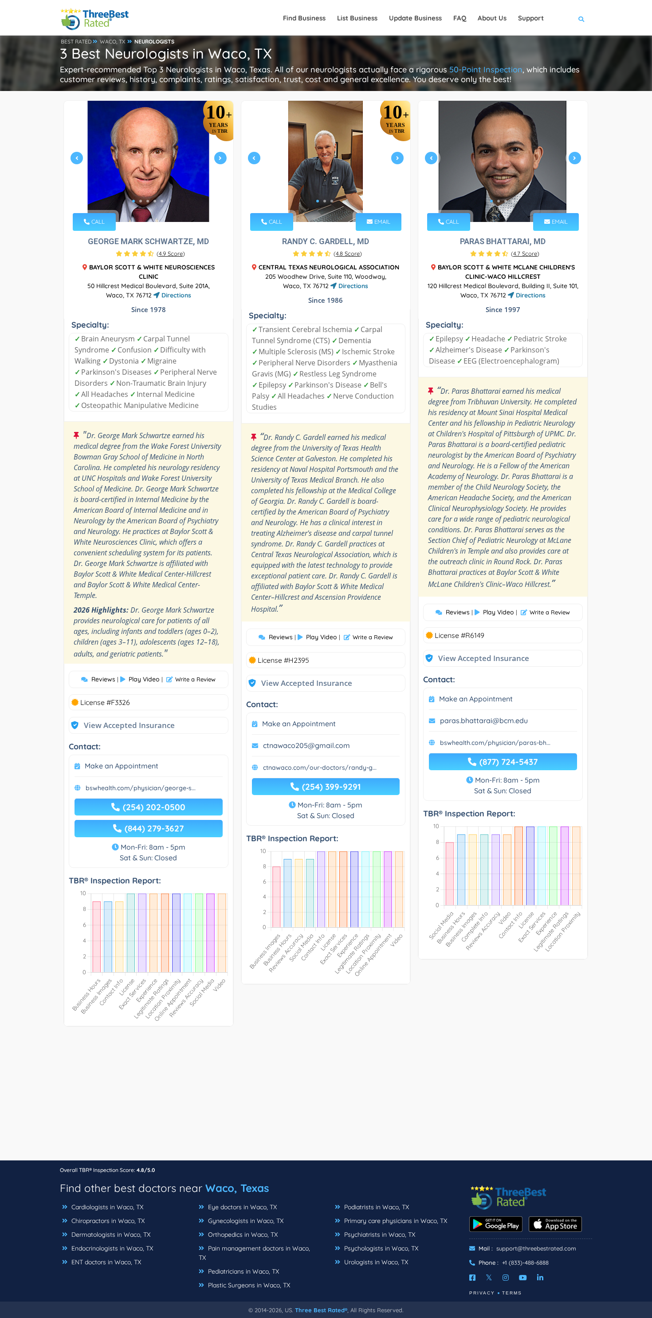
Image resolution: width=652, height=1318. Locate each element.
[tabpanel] (148, 161)
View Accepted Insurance (120, 725)
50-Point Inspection (485, 69)
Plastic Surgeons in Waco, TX (248, 1285)
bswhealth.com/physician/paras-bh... (495, 743)
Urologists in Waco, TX (375, 1262)
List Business (357, 18)
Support (531, 18)
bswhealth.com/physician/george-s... (141, 788)
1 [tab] (133, 201)
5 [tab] (162, 201)
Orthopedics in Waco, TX (242, 1235)
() (171, 253)
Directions (175, 295)
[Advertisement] (326, 1098)
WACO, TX (112, 41)
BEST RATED (76, 41)
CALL (97, 221)
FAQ (459, 18)
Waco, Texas (237, 1188)
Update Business (415, 18)
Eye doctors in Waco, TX (241, 1207)
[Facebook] (472, 1277)
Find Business (304, 18)
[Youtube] (523, 1277)
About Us (492, 18)
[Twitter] (489, 1277)
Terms (512, 1292)
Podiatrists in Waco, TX (375, 1207)
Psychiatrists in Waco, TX (378, 1235)
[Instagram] (506, 1277)
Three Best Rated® (321, 1310)
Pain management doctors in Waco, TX (254, 1253)
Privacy (482, 1292)
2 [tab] (140, 201)
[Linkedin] (540, 1277)
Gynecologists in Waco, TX (244, 1221)
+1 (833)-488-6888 (525, 1262)
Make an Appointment (121, 765)
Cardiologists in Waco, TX (106, 1207)
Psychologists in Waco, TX (380, 1248)
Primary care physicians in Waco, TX (394, 1221)
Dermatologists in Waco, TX (110, 1235)
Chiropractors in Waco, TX (107, 1221)
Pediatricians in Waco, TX (242, 1271)
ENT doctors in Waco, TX (105, 1262)
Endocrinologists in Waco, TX (111, 1248)
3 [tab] (147, 201)
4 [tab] (154, 201)
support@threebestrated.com (536, 1248)
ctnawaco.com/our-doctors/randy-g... (320, 768)
